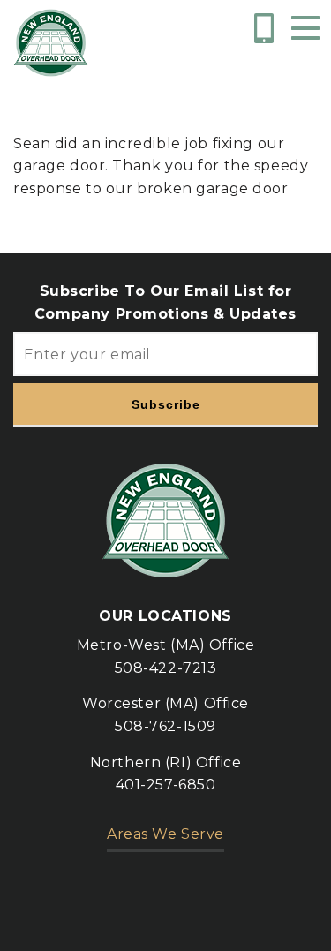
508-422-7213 (166, 668)
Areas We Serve (165, 834)
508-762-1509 (165, 726)
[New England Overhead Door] (50, 43)
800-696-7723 (267, 28)
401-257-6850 (166, 784)
